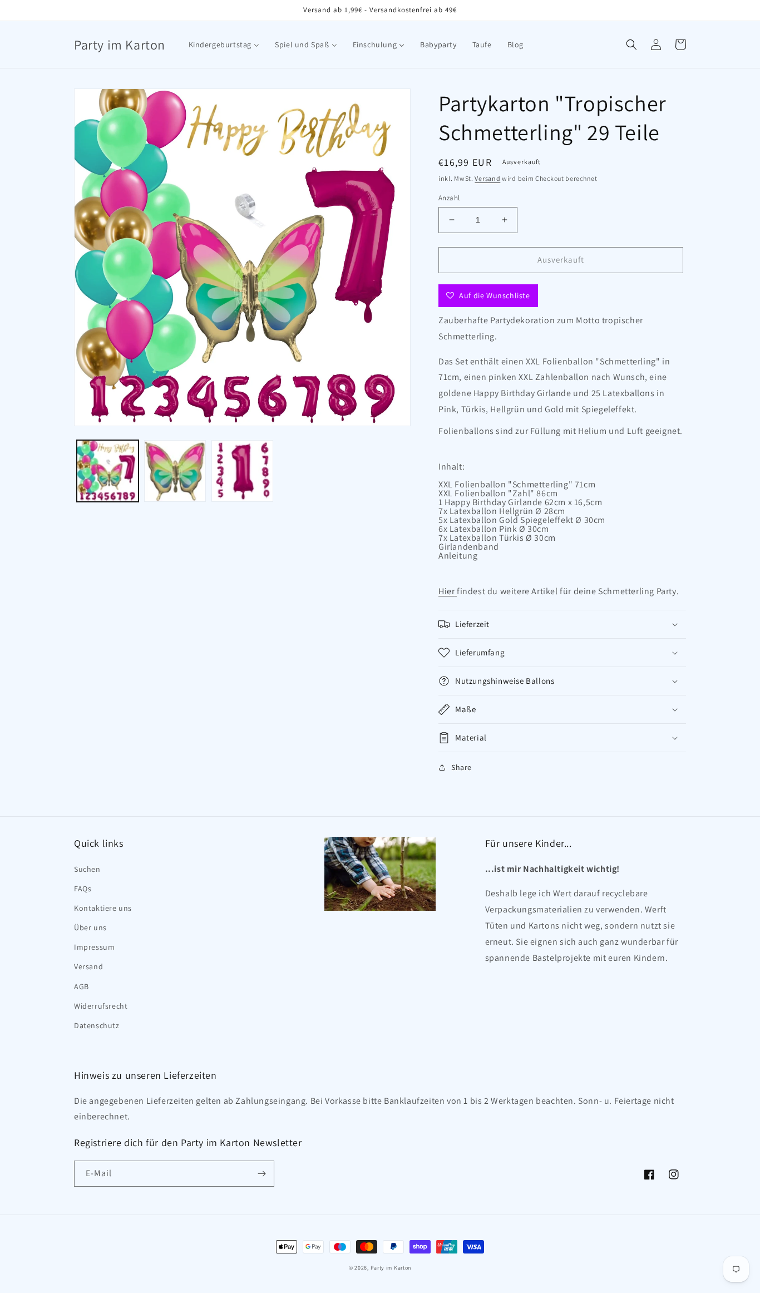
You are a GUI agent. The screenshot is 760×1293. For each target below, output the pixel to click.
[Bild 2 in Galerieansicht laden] (175, 471)
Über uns (90, 927)
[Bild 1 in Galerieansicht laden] (108, 471)
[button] (631, 44)
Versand (487, 178)
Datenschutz (97, 1025)
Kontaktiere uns (103, 908)
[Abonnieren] (261, 1174)
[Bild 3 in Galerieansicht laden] (242, 471)
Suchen (87, 869)
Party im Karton (391, 1267)
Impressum (94, 947)
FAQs (82, 889)
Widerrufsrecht (100, 1006)
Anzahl (449, 198)
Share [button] (461, 767)
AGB (81, 986)
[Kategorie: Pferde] (456, 591)
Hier (446, 591)
